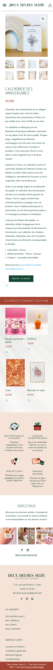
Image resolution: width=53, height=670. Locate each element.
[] (44, 5)
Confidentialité (12, 659)
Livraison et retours (15, 646)
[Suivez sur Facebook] (22, 550)
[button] (2, 2)
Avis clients (10, 624)
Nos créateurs (12, 620)
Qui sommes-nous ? (15, 616)
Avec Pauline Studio (35, 667)
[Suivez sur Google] (32, 599)
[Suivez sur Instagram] (27, 550)
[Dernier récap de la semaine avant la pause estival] (44, 535)
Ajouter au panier (21, 278)
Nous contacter (12, 628)
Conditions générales (15, 650)
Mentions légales (13, 655)
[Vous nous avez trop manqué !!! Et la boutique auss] (26, 535)
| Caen (27, 584)
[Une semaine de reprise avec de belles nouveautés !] (8, 535)
